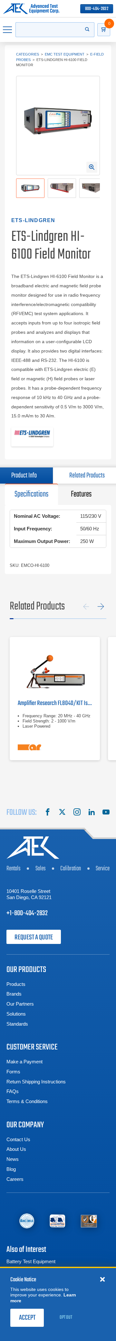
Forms (13, 1071)
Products (15, 984)
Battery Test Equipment (30, 1261)
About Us (16, 1149)
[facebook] (47, 812)
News (12, 1159)
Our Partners (20, 1004)
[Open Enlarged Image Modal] (91, 167)
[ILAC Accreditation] (27, 1221)
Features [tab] (81, 494)
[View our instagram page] (77, 812)
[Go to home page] (31, 8)
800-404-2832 (96, 9)
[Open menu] (8, 29)
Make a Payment (24, 1061)
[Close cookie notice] (102, 1279)
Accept (27, 1317)
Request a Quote (34, 937)
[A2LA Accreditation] (57, 1221)
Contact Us (18, 1139)
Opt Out (66, 1317)
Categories (27, 54)
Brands (14, 994)
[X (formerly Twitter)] (62, 812)
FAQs (12, 1091)
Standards (17, 1024)
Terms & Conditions (27, 1101)
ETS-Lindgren (33, 220)
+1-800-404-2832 (27, 913)
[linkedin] (91, 812)
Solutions (16, 1014)
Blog (11, 1169)
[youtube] (106, 812)
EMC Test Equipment (64, 54)
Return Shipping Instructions (36, 1081)
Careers (15, 1179)
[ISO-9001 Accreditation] (88, 1221)
